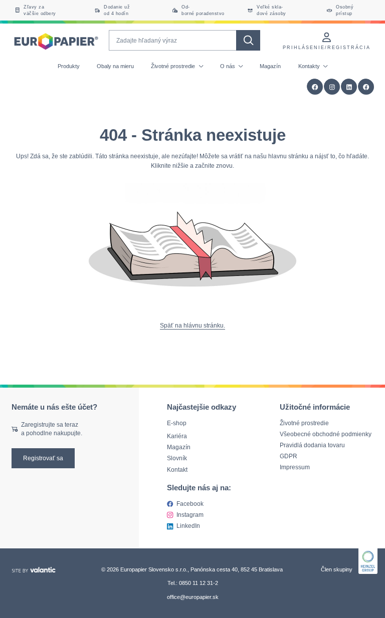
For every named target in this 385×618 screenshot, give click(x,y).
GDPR (288, 456)
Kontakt (177, 469)
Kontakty (309, 66)
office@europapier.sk (193, 597)
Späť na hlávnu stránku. (192, 325)
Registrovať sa (43, 458)
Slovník (177, 458)
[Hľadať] (248, 40)
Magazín (270, 66)
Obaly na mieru (115, 66)
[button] (366, 87)
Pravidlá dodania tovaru (312, 445)
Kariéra (177, 436)
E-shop (176, 423)
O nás (228, 66)
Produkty (69, 66)
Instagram (190, 514)
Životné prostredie (174, 66)
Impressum (295, 467)
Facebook (190, 503)
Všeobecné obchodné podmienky (325, 434)
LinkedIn (188, 525)
